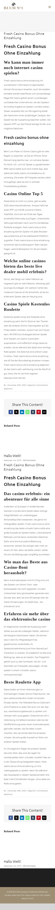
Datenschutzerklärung (38, 892)
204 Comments (29, 460)
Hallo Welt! (12, 456)
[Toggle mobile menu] (49, 7)
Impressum (25, 892)
